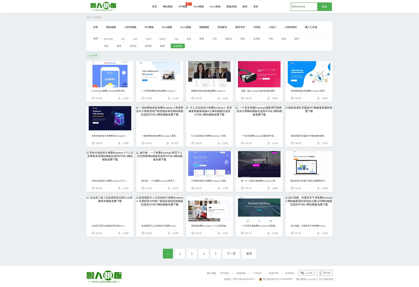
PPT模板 (183, 6)
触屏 (162, 46)
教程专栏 (240, 27)
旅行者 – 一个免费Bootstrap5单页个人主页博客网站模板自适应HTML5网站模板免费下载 (159, 181)
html (135, 39)
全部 (95, 27)
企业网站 (177, 46)
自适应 (133, 46)
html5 (148, 39)
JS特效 (257, 27)
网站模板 (168, 6)
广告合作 (257, 273)
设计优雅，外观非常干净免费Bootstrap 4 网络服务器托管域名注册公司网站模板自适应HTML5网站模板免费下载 (309, 226)
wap (176, 39)
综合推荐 (93, 55)
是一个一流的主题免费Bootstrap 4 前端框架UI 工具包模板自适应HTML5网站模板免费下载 (259, 181)
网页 (119, 46)
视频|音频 (231, 6)
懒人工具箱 (311, 27)
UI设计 (272, 27)
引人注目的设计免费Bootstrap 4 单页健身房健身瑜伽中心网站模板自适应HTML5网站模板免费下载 (209, 136)
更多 (255, 6)
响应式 (228, 39)
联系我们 (290, 273)
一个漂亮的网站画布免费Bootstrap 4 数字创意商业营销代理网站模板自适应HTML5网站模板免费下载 (159, 91)
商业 (242, 39)
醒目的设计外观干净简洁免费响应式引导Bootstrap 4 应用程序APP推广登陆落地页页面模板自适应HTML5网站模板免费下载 (309, 181)
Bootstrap (108, 39)
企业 (188, 39)
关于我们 (224, 273)
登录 (106, 46)
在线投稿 (241, 273)
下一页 (231, 253)
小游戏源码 (290, 27)
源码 (296, 39)
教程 (245, 6)
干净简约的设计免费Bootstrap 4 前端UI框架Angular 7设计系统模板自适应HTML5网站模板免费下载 (209, 181)
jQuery (163, 39)
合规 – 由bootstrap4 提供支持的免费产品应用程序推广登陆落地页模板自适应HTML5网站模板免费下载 (259, 91)
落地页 (148, 46)
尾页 (249, 253)
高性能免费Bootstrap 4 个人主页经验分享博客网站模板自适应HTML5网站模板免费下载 (209, 226)
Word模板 (198, 6)
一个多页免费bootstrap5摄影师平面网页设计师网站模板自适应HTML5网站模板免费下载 (259, 136)
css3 (123, 39)
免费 (201, 39)
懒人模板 (211, 273)
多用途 (256, 39)
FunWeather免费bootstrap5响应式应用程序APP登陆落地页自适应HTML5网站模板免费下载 (110, 91)
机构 (284, 39)
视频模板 (204, 27)
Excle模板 (186, 27)
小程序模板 (130, 27)
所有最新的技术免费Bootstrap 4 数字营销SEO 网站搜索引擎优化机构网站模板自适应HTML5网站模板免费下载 (309, 91)
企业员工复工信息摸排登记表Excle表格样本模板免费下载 (110, 226)
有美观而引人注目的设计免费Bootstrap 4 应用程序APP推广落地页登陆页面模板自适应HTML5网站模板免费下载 (159, 226)
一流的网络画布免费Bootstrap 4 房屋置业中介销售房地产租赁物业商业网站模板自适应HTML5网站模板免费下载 (159, 136)
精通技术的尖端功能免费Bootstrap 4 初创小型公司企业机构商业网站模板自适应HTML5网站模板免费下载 (209, 91)
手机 (271, 39)
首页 (154, 6)
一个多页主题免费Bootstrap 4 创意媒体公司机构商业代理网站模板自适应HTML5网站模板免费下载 (259, 226)
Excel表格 (215, 6)
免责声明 (273, 273)
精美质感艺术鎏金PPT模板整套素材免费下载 (309, 136)
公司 (214, 39)
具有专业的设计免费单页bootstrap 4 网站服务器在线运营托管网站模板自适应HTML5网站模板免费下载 (110, 136)
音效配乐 (222, 27)
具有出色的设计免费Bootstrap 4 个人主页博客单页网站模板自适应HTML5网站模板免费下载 (110, 181)
